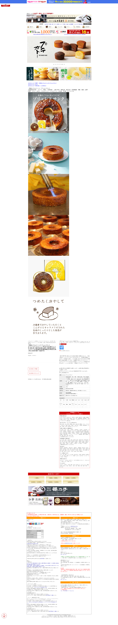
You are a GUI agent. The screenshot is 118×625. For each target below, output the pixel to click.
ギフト (36, 84)
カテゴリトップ (31, 83)
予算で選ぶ (37, 85)
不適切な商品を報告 (47, 379)
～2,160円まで (43, 85)
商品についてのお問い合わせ (35, 379)
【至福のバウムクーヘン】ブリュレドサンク (47, 83)
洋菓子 (36, 83)
